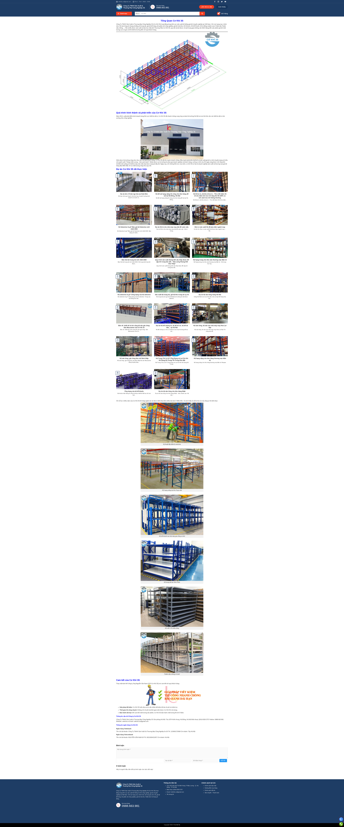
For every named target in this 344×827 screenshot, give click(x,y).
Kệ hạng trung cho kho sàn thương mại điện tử (210, 260)
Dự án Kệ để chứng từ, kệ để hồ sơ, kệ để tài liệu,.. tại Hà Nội (172, 326)
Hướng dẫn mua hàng (211, 788)
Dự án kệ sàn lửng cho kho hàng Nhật (172, 391)
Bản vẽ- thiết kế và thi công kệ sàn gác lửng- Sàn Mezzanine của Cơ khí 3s (134, 326)
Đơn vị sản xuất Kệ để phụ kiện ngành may (210, 227)
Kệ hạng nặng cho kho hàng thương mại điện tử (210, 359)
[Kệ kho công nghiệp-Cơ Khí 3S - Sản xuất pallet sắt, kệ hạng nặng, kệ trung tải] (131, 6)
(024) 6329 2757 (178, 789)
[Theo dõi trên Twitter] (222, 2)
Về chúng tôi (170, 794)
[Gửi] (202, 13)
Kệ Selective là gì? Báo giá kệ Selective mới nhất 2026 (134, 228)
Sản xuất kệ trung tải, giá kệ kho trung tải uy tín (172, 294)
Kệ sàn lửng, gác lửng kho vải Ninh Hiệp (134, 358)
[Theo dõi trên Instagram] (219, 2)
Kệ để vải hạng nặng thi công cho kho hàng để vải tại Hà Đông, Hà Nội (172, 195)
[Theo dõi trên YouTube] (226, 2)
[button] (124, 13)
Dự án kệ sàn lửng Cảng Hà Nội (210, 294)
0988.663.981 (162, 7)
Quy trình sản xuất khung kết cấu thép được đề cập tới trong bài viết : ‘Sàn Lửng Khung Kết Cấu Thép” (172, 262)
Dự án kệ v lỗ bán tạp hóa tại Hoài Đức (134, 194)
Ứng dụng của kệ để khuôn (134, 391)
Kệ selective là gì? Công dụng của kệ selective (134, 294)
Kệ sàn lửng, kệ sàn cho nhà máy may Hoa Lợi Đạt (209, 326)
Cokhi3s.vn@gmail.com (177, 792)
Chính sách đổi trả (210, 790)
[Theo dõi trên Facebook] (215, 2)
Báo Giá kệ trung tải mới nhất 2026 (134, 260)
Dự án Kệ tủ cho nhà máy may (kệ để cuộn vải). (172, 227)
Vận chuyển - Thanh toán (212, 792)
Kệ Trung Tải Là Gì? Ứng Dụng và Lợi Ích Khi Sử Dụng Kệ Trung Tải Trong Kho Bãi (172, 359)
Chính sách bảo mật (210, 785)
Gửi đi (223, 760)
